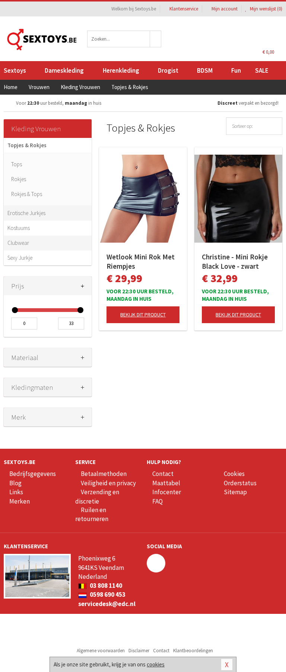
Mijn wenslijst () (265, 9)
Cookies (234, 474)
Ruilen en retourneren (91, 514)
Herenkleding (121, 70)
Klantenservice (183, 9)
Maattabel (166, 483)
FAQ (157, 501)
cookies (156, 664)
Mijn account (225, 9)
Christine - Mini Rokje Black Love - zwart (235, 261)
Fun (236, 70)
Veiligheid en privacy (108, 483)
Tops (16, 164)
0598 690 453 (107, 594)
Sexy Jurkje (19, 257)
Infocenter (166, 492)
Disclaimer (138, 650)
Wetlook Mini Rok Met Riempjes (141, 261)
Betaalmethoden (104, 474)
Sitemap (235, 492)
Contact (163, 474)
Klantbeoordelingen (193, 650)
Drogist (168, 70)
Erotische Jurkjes (26, 213)
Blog (15, 483)
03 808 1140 (105, 585)
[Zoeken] (155, 39)
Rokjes (18, 179)
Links (16, 492)
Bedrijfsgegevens (32, 474)
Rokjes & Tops (26, 194)
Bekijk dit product (143, 314)
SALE (261, 70)
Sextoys (15, 70)
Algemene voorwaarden (101, 650)
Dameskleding (64, 70)
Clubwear (18, 242)
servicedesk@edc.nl (107, 604)
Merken (19, 501)
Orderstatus (240, 483)
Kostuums (18, 227)
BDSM (205, 70)
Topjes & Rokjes (27, 145)
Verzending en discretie (97, 496)
